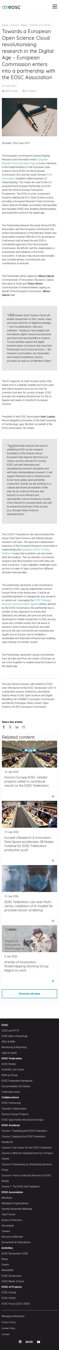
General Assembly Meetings (17, 1208)
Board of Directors (12, 1220)
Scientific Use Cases (13, 1069)
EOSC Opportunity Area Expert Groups (22, 1119)
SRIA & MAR (8, 1041)
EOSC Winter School (13, 1281)
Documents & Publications (16, 1242)
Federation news (11, 1091)
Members (7, 1197)
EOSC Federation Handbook (17, 1080)
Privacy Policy (9, 1322)
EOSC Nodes (9, 1063)
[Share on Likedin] (17, 727)
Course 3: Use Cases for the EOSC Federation (27, 1147)
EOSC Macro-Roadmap (15, 1036)
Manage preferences (13, 1316)
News (5, 1259)
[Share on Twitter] (10, 727)
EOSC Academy (11, 1125)
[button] (54, 6)
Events (5, 1264)
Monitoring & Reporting (14, 1047)
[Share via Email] (23, 727)
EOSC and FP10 (10, 1030)
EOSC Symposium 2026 (15, 1253)
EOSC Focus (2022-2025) (16, 1303)
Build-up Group (10, 1075)
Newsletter (8, 1270)
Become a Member (12, 1236)
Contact (5, 1334)
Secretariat (8, 1225)
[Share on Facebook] (3, 727)
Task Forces (8, 1214)
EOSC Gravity (9, 1292)
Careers (6, 1231)
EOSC (5, 1025)
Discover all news (29, 993)
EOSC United (8, 1297)
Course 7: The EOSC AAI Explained (20, 1186)
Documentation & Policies (16, 1086)
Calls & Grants (9, 1052)
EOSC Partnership (11, 1102)
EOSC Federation (12, 1058)
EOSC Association (12, 1192)
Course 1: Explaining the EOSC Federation (24, 1130)
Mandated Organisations (15, 1203)
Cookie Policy (8, 1328)
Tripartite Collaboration (14, 1108)
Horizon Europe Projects (15, 1114)
